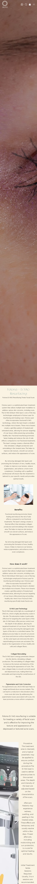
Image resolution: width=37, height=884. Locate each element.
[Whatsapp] (22, 4)
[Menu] (34, 4)
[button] (26, 4)
